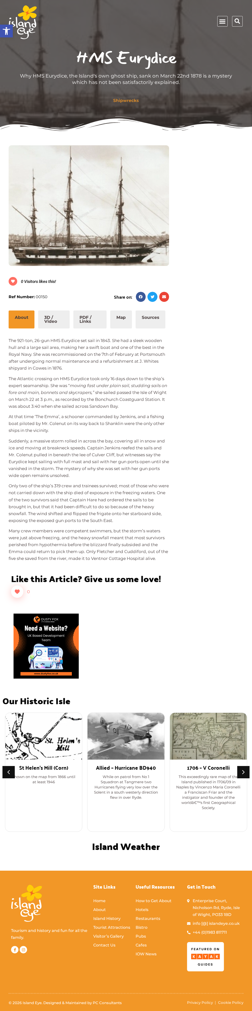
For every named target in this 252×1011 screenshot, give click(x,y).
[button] (6, 31)
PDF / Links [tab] (85, 319)
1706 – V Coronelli (208, 767)
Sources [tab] (150, 317)
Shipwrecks (126, 100)
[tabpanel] (89, 445)
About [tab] (21, 317)
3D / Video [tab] (50, 319)
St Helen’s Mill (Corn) (43, 767)
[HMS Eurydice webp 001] (89, 205)
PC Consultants (107, 1002)
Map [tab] (121, 317)
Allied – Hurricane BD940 (126, 767)
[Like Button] (17, 592)
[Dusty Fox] (46, 677)
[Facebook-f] (14, 949)
